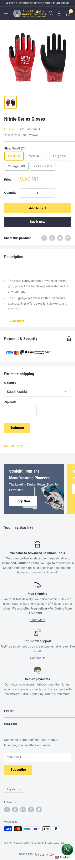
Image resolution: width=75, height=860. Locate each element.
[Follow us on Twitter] (15, 809)
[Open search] (51, 13)
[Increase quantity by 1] (50, 192)
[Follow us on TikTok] (31, 809)
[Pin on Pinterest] (52, 238)
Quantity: (10, 192)
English (10, 789)
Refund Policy (13, 446)
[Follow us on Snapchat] (39, 809)
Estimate (17, 428)
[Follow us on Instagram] (23, 809)
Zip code (10, 402)
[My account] (59, 13)
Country (10, 382)
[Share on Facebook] (44, 238)
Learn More (37, 619)
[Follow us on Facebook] (7, 809)
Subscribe (18, 769)
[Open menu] (6, 13)
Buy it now (37, 222)
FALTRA (9, 128)
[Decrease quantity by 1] (24, 192)
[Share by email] (68, 238)
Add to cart (37, 208)
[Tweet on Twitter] (60, 238)
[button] (64, 857)
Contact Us (37, 658)
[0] (67, 13)
